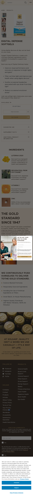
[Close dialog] (31, 236)
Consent (16, 482)
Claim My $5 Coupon (24, 256)
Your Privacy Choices (16, 492)
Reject (16, 487)
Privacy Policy (24, 479)
